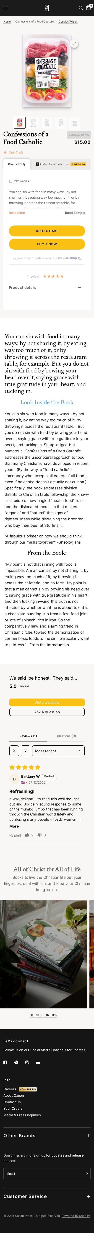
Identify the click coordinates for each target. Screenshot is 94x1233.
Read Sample (75, 212)
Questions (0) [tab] (65, 736)
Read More (17, 212)
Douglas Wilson (68, 21)
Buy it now (47, 244)
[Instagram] (30, 1062)
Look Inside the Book (47, 403)
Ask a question (47, 712)
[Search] (81, 8)
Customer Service (25, 1196)
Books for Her (43, 1015)
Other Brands (19, 1135)
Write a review (47, 702)
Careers (11, 1089)
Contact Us (12, 1102)
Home (7, 21)
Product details (23, 287)
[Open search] (14, 750)
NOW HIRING (28, 1089)
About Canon (13, 1095)
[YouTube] (41, 1063)
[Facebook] (8, 1062)
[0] (88, 8)
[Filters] (25, 750)
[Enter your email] (86, 1173)
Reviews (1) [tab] (28, 736)
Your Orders (13, 1108)
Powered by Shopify (76, 1216)
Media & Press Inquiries (22, 1115)
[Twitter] (19, 1062)
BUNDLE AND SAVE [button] (79, 134)
